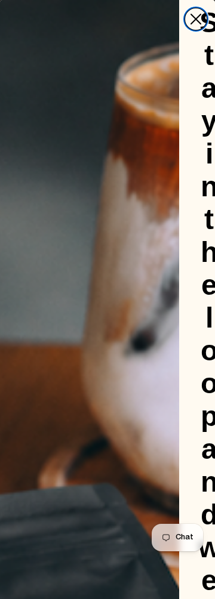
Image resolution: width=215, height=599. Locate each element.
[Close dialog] (196, 19)
